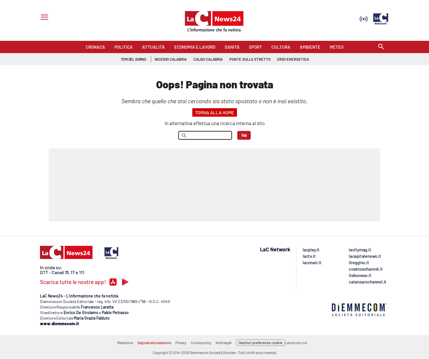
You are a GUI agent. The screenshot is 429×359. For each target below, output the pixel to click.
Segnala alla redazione (154, 343)
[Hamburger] (43, 18)
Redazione (125, 343)
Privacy (180, 343)
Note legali (224, 343)
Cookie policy (201, 343)
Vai (244, 135)
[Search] (381, 47)
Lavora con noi (296, 343)
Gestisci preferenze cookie (260, 342)
